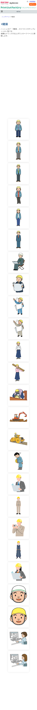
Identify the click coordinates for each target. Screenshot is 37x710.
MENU (18, 11)
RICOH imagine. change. (5, 3)
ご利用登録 (32, 1)
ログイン (33, 4)
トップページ (6, 17)
